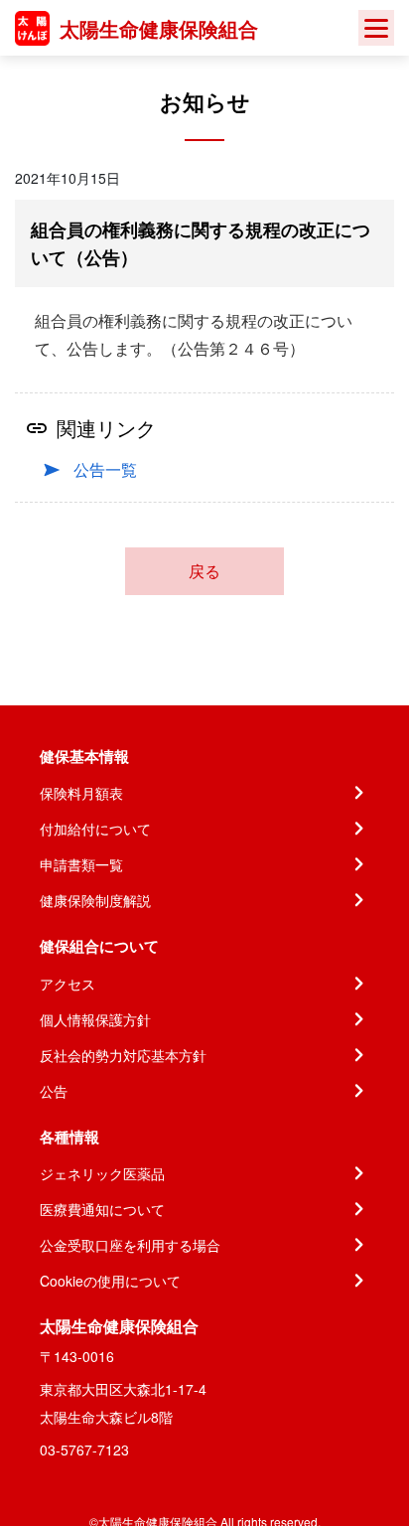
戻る (204, 570)
